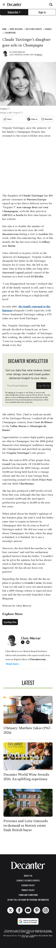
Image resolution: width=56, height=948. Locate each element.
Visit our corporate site (39, 932)
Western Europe (34, 29)
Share (9, 119)
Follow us (34, 119)
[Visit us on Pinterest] (37, 910)
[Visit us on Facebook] (19, 910)
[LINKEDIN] (28, 642)
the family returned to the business (26, 309)
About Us (28, 875)
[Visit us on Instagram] (45, 910)
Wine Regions (16, 29)
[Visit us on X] (10, 910)
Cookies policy (28, 885)
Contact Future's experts (28, 880)
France (48, 29)
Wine (4, 29)
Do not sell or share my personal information (28, 899)
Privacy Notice (37, 395)
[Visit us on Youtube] (28, 910)
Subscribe (13, 12)
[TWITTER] (23, 642)
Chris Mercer (18, 52)
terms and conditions (28, 894)
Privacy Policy (28, 890)
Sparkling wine (10, 622)
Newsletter (48, 119)
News (39, 55)
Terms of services (35, 392)
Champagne (10, 32)
